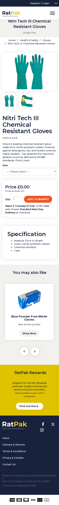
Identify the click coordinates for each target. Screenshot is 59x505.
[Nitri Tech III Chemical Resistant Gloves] (29, 71)
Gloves (46, 40)
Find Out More (28, 406)
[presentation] (24, 351)
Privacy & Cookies (13, 457)
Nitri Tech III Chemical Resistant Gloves (31, 43)
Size (5, 165)
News (5, 438)
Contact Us (9, 464)
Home (12, 40)
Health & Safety (28, 40)
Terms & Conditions (14, 451)
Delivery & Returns (13, 444)
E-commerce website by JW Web (19, 485)
